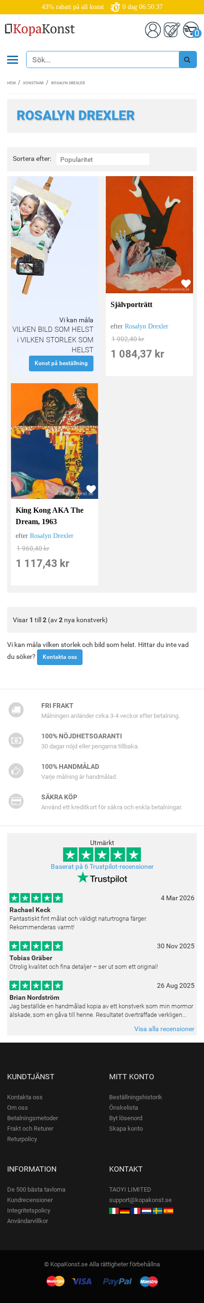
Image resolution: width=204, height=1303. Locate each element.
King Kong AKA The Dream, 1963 (49, 516)
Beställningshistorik (135, 1097)
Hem (11, 83)
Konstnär (33, 83)
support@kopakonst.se (140, 1200)
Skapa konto (126, 1128)
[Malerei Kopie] (125, 1210)
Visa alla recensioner (164, 1029)
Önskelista (123, 1107)
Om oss (17, 1107)
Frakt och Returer (30, 1128)
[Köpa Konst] (157, 1210)
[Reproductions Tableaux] (135, 1210)
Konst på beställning (61, 363)
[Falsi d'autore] (114, 1210)
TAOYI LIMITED (130, 1189)
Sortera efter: (32, 158)
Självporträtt (131, 304)
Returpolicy (22, 1139)
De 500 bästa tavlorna (36, 1189)
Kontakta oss (60, 657)
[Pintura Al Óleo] (168, 1210)
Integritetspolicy (28, 1210)
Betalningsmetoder (32, 1118)
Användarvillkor (27, 1220)
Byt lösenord (125, 1118)
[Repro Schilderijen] (146, 1210)
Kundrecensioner (30, 1200)
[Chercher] (187, 59)
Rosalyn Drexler (146, 326)
